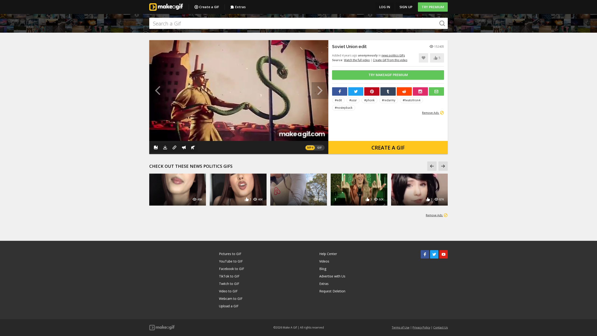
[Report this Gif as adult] (183, 147)
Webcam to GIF (231, 298)
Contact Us (440, 327)
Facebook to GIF (231, 268)
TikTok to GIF (229, 276)
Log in (384, 7)
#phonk (369, 100)
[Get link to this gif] (174, 147)
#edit (338, 100)
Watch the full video (357, 60)
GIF (319, 148)
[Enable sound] (193, 147)
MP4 (310, 148)
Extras (240, 7)
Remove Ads (430, 113)
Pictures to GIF (230, 254)
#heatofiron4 (411, 100)
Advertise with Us (332, 276)
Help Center (328, 254)
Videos (324, 261)
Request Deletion (332, 291)
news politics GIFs (393, 55)
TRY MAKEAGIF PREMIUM (388, 75)
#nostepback (343, 108)
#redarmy (388, 100)
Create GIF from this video (390, 60)
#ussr (353, 100)
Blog (322, 268)
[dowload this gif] (165, 147)
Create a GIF (209, 7)
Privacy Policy (421, 327)
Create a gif (388, 147)
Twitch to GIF (229, 283)
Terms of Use (401, 327)
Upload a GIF (229, 306)
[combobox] (298, 23)
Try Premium (433, 7)
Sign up (405, 7)
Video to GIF (228, 291)
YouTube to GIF (231, 261)
